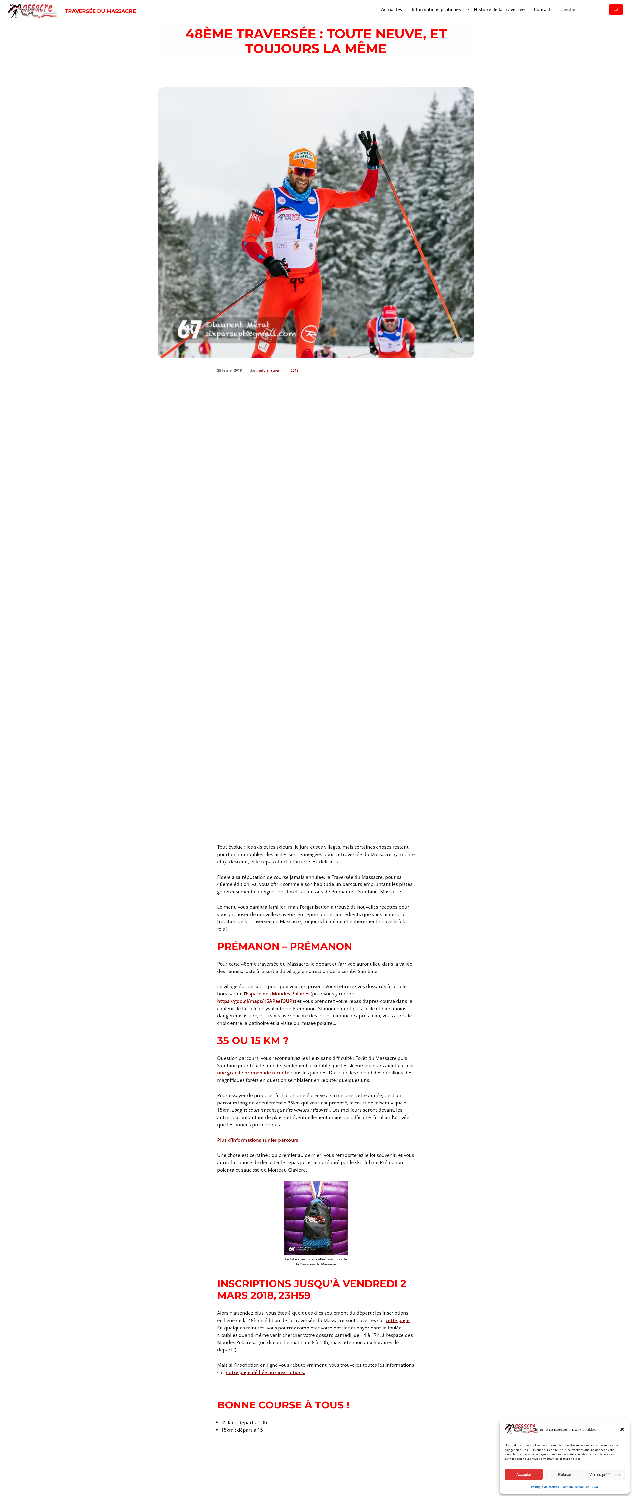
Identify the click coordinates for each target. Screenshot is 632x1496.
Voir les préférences (605, 1474)
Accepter (523, 1474)
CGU (595, 1487)
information (269, 370)
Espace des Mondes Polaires (277, 993)
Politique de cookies (545, 1487)
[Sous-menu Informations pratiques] (467, 9)
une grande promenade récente (253, 1072)
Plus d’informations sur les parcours (257, 1140)
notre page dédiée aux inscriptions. (265, 1372)
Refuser (564, 1474)
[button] (622, 1429)
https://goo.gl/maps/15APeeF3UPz (256, 1001)
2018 (294, 370)
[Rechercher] (616, 9)
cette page (398, 1320)
